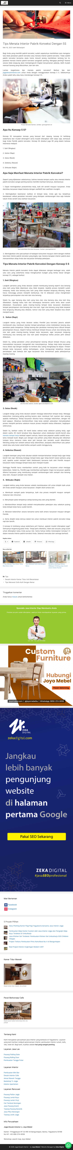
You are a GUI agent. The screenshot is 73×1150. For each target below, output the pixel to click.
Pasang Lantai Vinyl (11, 1100)
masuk (14, 597)
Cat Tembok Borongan (12, 1103)
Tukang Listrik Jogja (11, 1115)
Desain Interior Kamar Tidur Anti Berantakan (22, 579)
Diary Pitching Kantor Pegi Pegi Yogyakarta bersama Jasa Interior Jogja (36, 926)
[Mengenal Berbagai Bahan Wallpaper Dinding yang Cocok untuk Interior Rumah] (58, 557)
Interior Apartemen (11, 1084)
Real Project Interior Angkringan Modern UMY (26, 947)
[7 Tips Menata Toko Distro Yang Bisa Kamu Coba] (13, 557)
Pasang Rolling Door (11, 1057)
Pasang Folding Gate (12, 1054)
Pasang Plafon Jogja (11, 1094)
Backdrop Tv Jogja (11, 1081)
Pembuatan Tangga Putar (13, 1060)
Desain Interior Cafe (11, 1075)
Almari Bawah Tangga (12, 1078)
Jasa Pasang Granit (11, 1106)
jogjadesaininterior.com (12, 73)
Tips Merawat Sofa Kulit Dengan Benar (20, 582)
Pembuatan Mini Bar (11, 1073)
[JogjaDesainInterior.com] (5, 3)
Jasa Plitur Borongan (12, 1112)
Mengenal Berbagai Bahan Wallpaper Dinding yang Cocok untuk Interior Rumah (58, 566)
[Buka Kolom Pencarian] (60, 3)
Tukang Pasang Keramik (13, 1109)
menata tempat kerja (11, 435)
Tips (6, 577)
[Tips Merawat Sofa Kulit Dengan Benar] (36, 557)
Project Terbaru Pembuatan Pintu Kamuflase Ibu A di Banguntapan (34, 942)
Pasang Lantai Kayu (11, 1097)
